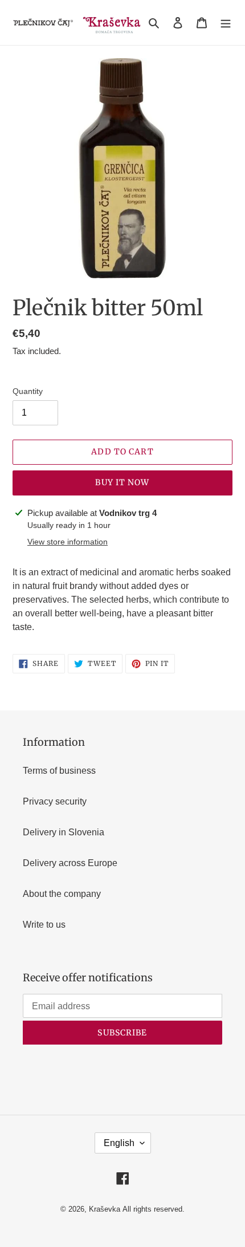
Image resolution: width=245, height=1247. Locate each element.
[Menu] (226, 22)
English (119, 1143)
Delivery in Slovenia (63, 832)
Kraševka (104, 1209)
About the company (62, 894)
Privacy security (55, 801)
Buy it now (122, 482)
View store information (67, 541)
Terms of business (59, 770)
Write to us (44, 924)
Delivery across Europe (70, 863)
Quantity (28, 391)
